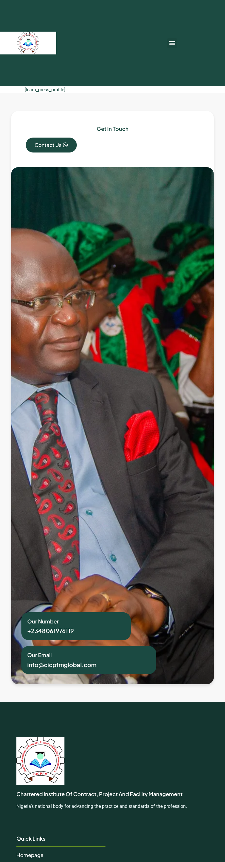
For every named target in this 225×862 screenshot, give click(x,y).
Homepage (29, 855)
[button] (172, 43)
